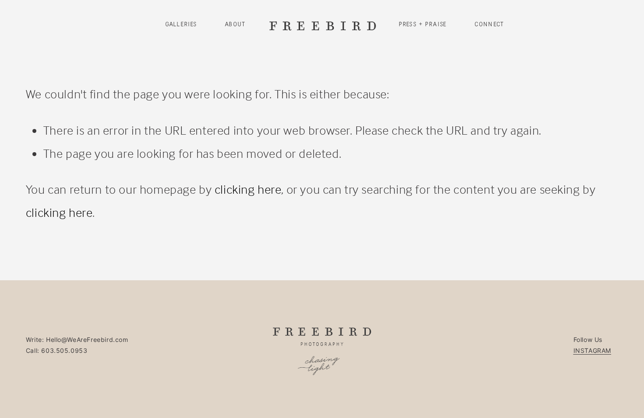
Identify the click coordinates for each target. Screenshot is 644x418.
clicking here (248, 189)
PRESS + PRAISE (422, 24)
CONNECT (489, 24)
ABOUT (235, 24)
